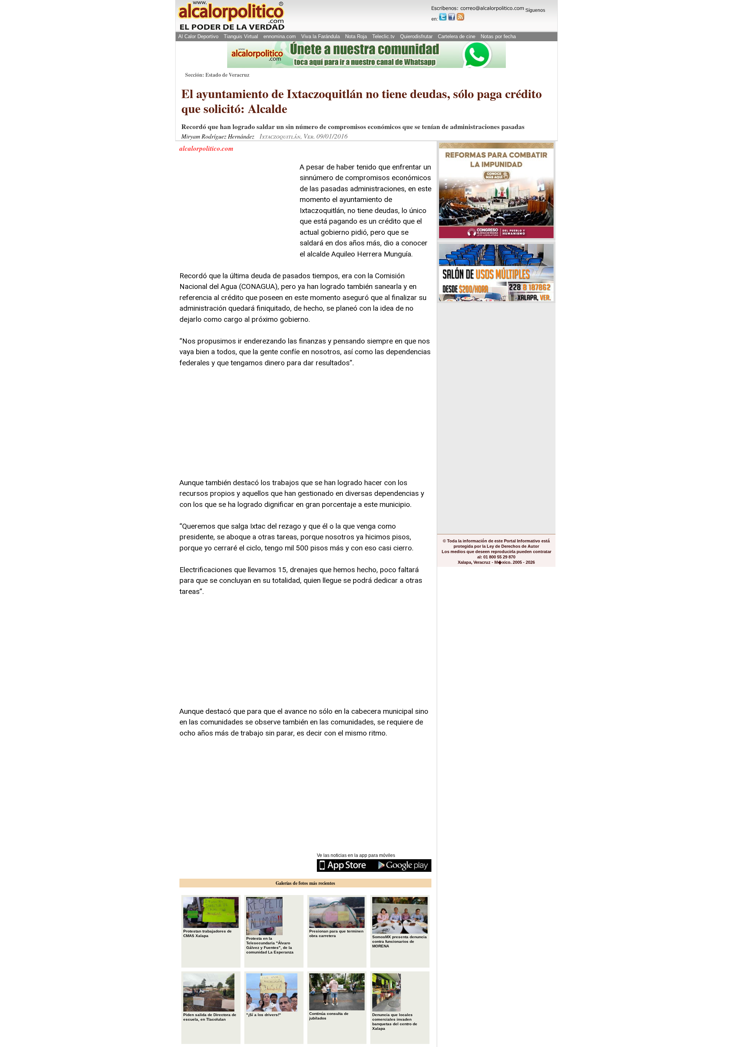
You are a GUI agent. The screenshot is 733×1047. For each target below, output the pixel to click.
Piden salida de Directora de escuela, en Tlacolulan (209, 1017)
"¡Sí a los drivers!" (263, 1015)
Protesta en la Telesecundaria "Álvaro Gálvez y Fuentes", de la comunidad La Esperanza (270, 945)
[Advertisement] (236, 209)
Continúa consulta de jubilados (329, 1016)
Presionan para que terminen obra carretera (336, 933)
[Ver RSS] (460, 17)
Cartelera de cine (456, 36)
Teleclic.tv (383, 36)
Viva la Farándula (320, 36)
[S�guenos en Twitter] (443, 17)
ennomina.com (279, 36)
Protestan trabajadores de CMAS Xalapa (207, 933)
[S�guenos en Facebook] (451, 17)
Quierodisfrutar (416, 36)
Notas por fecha (498, 36)
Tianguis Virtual (241, 36)
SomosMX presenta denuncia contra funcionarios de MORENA (399, 941)
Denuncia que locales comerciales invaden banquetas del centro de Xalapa (394, 1022)
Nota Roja (356, 36)
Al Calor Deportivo (198, 36)
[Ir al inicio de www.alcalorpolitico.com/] (231, 29)
